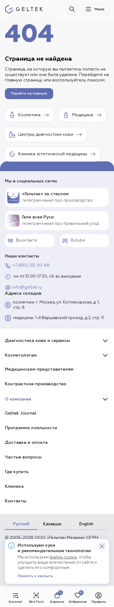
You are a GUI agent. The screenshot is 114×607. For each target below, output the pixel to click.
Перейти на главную (29, 93)
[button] (101, 546)
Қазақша (52, 524)
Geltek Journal (20, 413)
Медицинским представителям (39, 369)
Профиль (99, 601)
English (86, 524)
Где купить (17, 471)
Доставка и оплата (26, 442)
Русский (21, 524)
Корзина (57, 601)
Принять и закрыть (35, 576)
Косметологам (21, 355)
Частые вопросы (23, 457)
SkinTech (36, 601)
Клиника (14, 486)
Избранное (78, 601)
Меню (100, 9)
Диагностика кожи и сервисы (37, 340)
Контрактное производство (35, 383)
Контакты (15, 501)
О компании (18, 399)
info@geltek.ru (27, 287)
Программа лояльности (31, 427)
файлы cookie (63, 557)
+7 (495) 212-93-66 (31, 266)
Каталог (15, 601)
